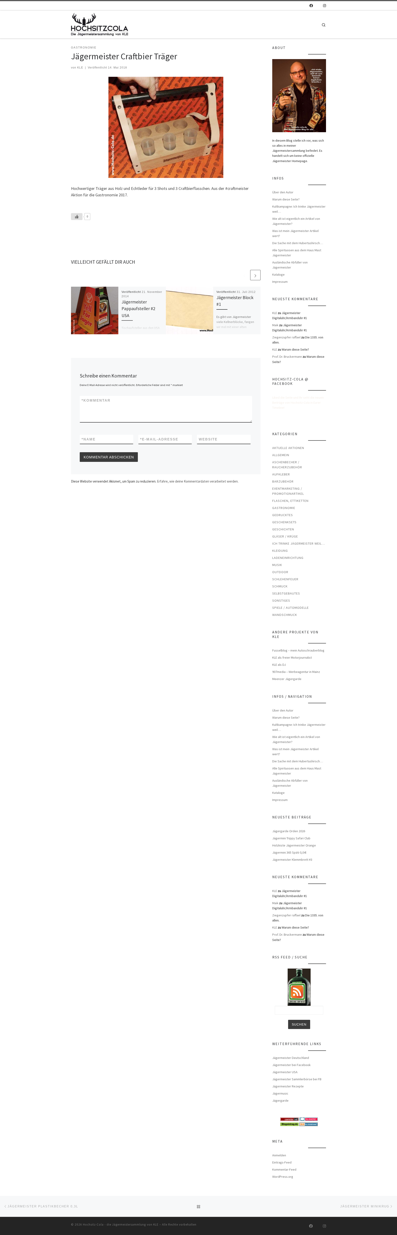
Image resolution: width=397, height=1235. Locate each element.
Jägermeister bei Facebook (291, 1065)
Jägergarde (280, 1100)
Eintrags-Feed (282, 1162)
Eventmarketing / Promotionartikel (288, 491)
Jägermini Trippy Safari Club (291, 838)
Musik (277, 565)
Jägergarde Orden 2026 (288, 831)
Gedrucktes (282, 515)
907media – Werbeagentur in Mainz (296, 672)
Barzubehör (283, 481)
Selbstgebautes (286, 593)
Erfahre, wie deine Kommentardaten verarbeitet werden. (197, 481)
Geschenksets (284, 522)
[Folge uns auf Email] (318, 5)
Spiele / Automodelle (290, 608)
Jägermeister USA (285, 1072)
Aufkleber (281, 474)
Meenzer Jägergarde (286, 679)
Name (89, 439)
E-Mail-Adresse (159, 439)
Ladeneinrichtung (287, 558)
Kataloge (278, 274)
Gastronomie (283, 508)
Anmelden (279, 1155)
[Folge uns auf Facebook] (311, 5)
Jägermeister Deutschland (290, 1058)
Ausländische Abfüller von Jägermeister (290, 264)
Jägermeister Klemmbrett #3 (292, 860)
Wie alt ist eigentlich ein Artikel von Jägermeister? (296, 221)
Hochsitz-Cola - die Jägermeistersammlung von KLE (121, 1224)
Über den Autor (282, 192)
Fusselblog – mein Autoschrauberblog (298, 650)
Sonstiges (281, 600)
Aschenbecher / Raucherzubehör (287, 464)
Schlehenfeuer (285, 579)
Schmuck (280, 586)
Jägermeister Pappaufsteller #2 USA (138, 308)
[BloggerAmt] (308, 1124)
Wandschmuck (284, 615)
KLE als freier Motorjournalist (292, 657)
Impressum (280, 282)
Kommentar (96, 400)
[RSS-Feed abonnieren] (304, 5)
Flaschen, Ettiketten (290, 501)
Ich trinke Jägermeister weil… (298, 543)
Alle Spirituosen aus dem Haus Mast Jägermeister (296, 252)
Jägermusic (280, 1093)
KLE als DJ (279, 665)
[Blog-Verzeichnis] (308, 1119)
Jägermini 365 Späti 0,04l (289, 852)
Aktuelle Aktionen (288, 448)
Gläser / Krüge (285, 536)
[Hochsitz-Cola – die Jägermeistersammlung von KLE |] (99, 23)
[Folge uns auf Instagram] (324, 5)
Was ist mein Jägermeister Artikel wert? (295, 233)
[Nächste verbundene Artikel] (255, 275)
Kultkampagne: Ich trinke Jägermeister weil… (299, 209)
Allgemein (280, 455)
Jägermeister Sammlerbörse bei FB (296, 1079)
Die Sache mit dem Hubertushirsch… (297, 243)
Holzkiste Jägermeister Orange (294, 845)
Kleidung (280, 551)
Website (208, 439)
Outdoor (280, 572)
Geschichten (283, 529)
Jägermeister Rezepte (288, 1086)
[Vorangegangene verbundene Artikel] (244, 275)
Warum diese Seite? (286, 199)
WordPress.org (282, 1177)
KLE (80, 67)
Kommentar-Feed (284, 1169)
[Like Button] (76, 216)
